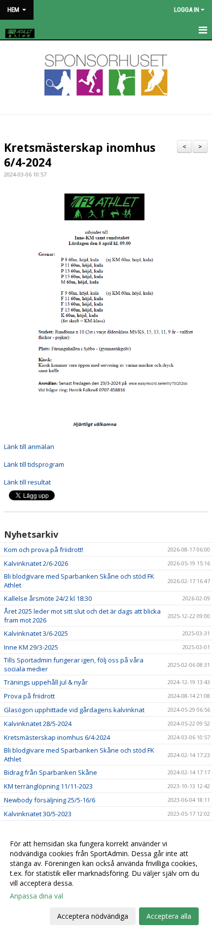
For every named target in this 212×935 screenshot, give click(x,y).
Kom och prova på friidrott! (43, 549)
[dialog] (106, 879)
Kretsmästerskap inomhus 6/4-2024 (79, 154)
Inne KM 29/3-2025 (31, 647)
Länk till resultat (27, 482)
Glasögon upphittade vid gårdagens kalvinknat (74, 709)
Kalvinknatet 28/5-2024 (37, 723)
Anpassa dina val (36, 896)
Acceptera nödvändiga (92, 916)
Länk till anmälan (29, 446)
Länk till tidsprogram (35, 464)
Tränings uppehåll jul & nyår (46, 682)
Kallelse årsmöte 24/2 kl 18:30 (48, 598)
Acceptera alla (168, 916)
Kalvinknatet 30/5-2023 (37, 813)
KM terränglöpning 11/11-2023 (48, 786)
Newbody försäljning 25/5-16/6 (49, 800)
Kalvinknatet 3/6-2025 (36, 633)
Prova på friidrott (29, 696)
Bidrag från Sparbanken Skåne (50, 772)
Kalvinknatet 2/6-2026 (36, 563)
